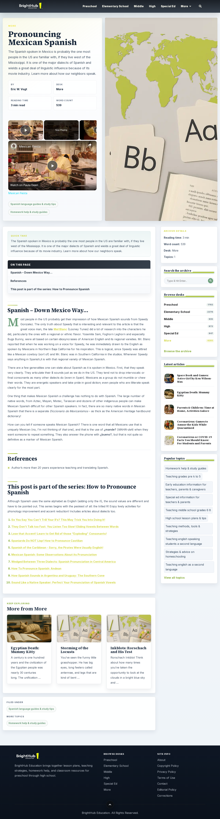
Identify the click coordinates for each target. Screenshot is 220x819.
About (161, 760)
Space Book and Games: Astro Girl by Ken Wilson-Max (194, 378)
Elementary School (115, 6)
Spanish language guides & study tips (33, 204)
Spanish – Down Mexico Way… (31, 272)
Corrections (165, 795)
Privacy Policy (166, 771)
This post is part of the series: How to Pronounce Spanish (50, 289)
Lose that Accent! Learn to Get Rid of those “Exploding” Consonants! (59, 533)
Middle (139, 6)
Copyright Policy (168, 765)
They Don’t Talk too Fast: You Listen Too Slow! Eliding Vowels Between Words (65, 526)
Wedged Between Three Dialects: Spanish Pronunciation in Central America (63, 561)
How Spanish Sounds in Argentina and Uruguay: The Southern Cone (57, 575)
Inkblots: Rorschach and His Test (128, 650)
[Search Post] (210, 280)
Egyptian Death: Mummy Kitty (25, 650)
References (18, 281)
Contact (162, 783)
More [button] (185, 6)
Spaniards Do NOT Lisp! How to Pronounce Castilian (47, 540)
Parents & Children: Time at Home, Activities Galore (195, 409)
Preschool (90, 6)
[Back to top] (110, 804)
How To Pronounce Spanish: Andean (36, 568)
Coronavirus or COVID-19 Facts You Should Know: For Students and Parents (194, 440)
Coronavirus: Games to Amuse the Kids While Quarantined (192, 425)
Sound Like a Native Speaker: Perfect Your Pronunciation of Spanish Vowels (63, 582)
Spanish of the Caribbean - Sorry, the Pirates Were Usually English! (57, 547)
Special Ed (168, 6)
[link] (13, 146)
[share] (90, 145)
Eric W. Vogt (19, 89)
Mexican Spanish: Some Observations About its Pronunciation (54, 554)
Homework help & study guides (28, 212)
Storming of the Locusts (74, 650)
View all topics (174, 577)
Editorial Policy (166, 789)
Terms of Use (166, 777)
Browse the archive (177, 351)
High (152, 6)
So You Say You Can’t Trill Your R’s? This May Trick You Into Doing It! (58, 519)
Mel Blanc (60, 329)
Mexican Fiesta (30, 146)
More (12, 25)
